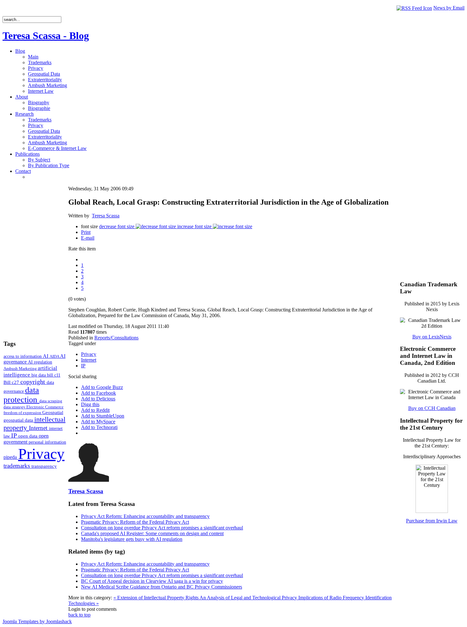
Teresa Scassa (105, 215)
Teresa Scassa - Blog (46, 35)
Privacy (41, 453)
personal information (47, 442)
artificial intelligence (30, 371)
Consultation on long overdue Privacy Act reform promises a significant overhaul (162, 527)
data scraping (50, 401)
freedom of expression (22, 412)
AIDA (55, 356)
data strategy (14, 407)
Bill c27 (11, 382)
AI (46, 356)
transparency (44, 466)
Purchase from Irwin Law (431, 520)
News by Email (448, 7)
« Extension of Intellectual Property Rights (156, 597)
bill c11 (53, 375)
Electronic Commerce (45, 407)
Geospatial (52, 412)
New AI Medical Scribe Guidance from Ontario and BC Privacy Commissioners (161, 587)
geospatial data (18, 420)
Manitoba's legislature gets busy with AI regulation (131, 539)
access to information (23, 356)
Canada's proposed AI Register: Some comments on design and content (152, 533)
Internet (39, 428)
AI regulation (40, 362)
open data (28, 436)
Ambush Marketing (20, 368)
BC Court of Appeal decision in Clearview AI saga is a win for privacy (152, 581)
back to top (79, 614)
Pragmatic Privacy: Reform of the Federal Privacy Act (135, 522)
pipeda (10, 457)
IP (14, 435)
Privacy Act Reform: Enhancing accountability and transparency (145, 516)
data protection (21, 394)
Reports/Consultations (116, 337)
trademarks (17, 465)
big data (39, 375)
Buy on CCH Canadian (432, 408)
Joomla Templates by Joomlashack (37, 621)
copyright (33, 381)
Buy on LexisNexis (431, 336)
